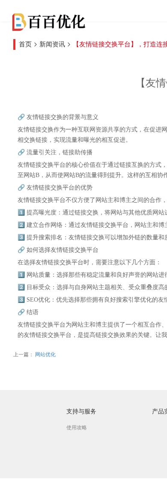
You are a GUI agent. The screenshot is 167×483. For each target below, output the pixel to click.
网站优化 (45, 355)
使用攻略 (76, 428)
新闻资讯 (52, 44)
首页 (25, 44)
